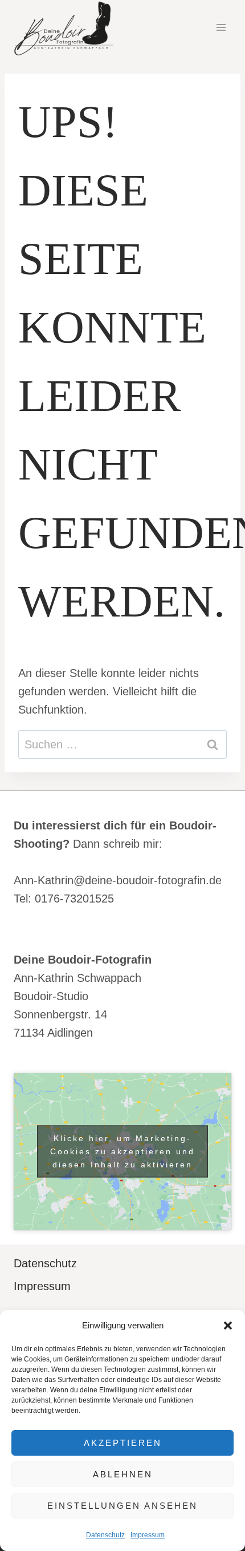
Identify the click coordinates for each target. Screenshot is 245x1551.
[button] (228, 1325)
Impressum (147, 1535)
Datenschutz (105, 1535)
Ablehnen (123, 1474)
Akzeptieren (123, 1443)
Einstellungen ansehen (122, 1505)
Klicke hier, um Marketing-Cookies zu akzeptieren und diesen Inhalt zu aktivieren (122, 1151)
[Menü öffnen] (220, 28)
